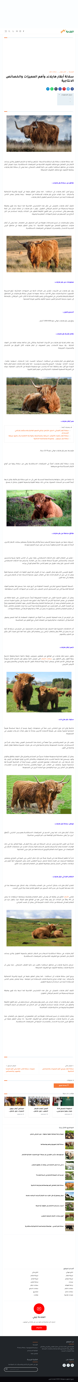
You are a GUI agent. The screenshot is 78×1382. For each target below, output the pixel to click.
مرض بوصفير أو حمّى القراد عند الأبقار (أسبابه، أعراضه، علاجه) (45, 1195)
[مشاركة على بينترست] (64, 89)
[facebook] (23, 31)
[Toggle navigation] (5, 31)
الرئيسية (35, 1345)
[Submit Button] (6, 1369)
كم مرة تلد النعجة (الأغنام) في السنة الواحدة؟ (50, 1175)
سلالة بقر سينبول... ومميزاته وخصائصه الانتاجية (51, 439)
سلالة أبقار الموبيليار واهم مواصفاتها (52, 1144)
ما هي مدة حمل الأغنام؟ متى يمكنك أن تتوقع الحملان (48, 1165)
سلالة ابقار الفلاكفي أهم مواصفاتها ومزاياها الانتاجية (47, 1185)
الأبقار (66, 897)
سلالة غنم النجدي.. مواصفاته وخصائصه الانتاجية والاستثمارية (44, 1226)
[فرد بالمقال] (68, 89)
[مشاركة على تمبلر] (56, 89)
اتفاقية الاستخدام (32, 1351)
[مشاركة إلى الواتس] (52, 89)
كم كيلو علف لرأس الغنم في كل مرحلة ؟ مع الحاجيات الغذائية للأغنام (43, 1155)
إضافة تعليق (63, 1085)
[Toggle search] (9, 31)
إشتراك (39, 1328)
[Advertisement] (39, 14)
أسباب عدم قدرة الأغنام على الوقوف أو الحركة (50, 1206)
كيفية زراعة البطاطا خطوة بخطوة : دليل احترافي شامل (47, 1134)
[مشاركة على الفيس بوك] (72, 89)
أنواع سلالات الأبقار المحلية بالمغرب (52, 1216)
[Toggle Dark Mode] (13, 31)
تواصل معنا (34, 1353)
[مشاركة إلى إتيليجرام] (47, 89)
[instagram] (20, 31)
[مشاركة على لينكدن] (60, 89)
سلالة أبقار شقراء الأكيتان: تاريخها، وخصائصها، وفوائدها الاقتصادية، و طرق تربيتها (39, 436)
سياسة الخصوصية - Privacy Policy (27, 1348)
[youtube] (17, 31)
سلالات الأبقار (46, 659)
